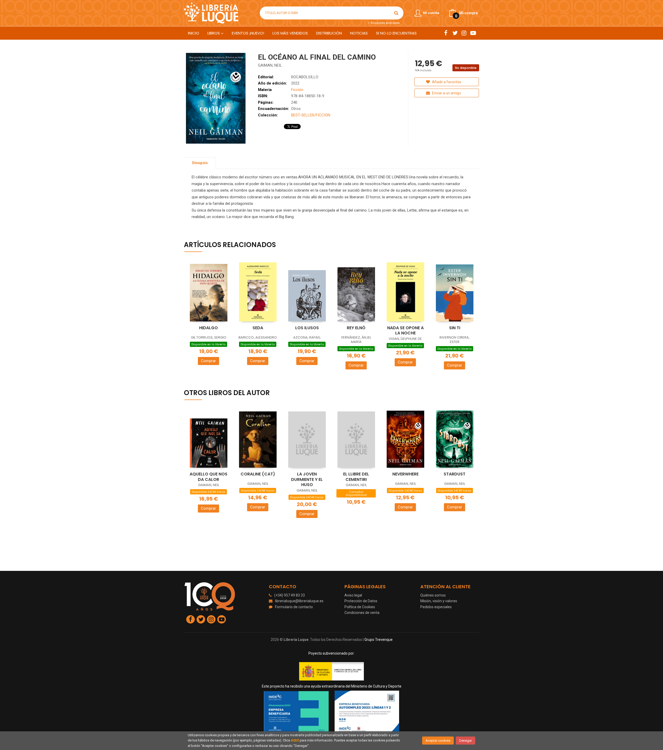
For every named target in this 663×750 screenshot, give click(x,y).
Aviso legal (353, 595)
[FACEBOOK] (446, 33)
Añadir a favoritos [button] (446, 82)
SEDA (258, 328)
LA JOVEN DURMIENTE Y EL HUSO (307, 479)
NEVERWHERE (405, 474)
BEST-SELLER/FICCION (310, 115)
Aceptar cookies (438, 740)
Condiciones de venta (361, 613)
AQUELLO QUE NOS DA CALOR (208, 476)
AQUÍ (295, 740)
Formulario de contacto (294, 607)
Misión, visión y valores (438, 601)
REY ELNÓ (356, 328)
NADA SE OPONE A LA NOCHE (405, 330)
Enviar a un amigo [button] (446, 93)
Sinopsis (200, 162)
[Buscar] (396, 12)
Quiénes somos (433, 595)
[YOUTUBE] (473, 33)
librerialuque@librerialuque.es (299, 601)
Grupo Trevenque (378, 639)
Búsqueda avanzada (384, 23)
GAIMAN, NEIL (270, 65)
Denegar (465, 740)
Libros (214, 33)
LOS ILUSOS (307, 328)
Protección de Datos (360, 601)
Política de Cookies (359, 607)
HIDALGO (208, 328)
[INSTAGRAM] (464, 33)
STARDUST (454, 474)
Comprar (208, 361)
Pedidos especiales (436, 607)
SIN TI (454, 328)
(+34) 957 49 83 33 (289, 595)
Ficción (297, 89)
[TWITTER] (455, 33)
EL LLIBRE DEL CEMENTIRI (356, 476)
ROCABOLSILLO (304, 77)
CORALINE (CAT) (258, 474)
